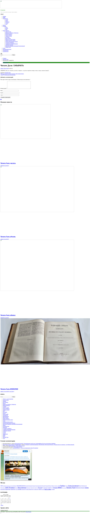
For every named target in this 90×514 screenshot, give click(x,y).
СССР (52, 487)
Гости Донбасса (8, 35)
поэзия (19, 489)
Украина (55, 487)
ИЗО (6, 29)
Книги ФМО (5, 414)
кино (9, 489)
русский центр (35, 489)
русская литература (29, 489)
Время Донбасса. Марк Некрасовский (17, 445)
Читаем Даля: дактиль (8, 163)
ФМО (4, 17)
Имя (1, 90)
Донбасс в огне (8, 36)
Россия (40, 487)
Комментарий (3, 88)
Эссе (6, 24)
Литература (5, 18)
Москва (16, 487)
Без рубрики (5, 402)
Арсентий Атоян (21, 485)
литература (13, 489)
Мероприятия (6, 416)
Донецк (66, 485)
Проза (6, 20)
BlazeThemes (28, 511)
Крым (80, 485)
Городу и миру (6, 407)
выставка (2, 489)
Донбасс (62, 485)
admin (1, 68)
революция (23, 489)
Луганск (11, 487)
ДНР (59, 485)
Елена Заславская (73, 485)
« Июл (1, 505)
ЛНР (6, 487)
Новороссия (28, 487)
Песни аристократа (18, 446)
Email (1, 92)
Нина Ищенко (22, 487)
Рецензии (7, 21)
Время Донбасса (8, 33)
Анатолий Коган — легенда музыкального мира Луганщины (25, 447)
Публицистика (6, 426)
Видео (6, 28)
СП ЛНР (49, 487)
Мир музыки (8, 38)
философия (48, 489)
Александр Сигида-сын (7, 485)
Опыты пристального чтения (11, 41)
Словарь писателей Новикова (11, 43)
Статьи (6, 22)
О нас (4, 48)
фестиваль (42, 489)
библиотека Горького (80, 487)
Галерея (4, 26)
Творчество (5, 434)
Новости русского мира (10, 39)
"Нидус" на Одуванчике (8, 398)
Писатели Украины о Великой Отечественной (15, 46)
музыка (16, 489)
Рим (37, 487)
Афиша (4, 16)
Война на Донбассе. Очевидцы (11, 32)
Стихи (6, 19)
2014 (1, 485)
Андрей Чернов (13, 485)
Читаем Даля (8, 47)
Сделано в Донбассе (9, 42)
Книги (4, 25)
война (87, 487)
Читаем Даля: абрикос (8, 315)
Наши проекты (6, 30)
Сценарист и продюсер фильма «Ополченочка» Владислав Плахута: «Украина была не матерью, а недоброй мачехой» (49, 444)
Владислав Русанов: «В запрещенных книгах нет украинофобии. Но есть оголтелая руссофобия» (35, 443)
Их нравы (7, 37)
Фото (6, 27)
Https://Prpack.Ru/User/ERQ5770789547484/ (12, 444)
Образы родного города (10, 40)
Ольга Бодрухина (34, 487)
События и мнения (9, 44)
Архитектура (5, 50)
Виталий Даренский (45, 485)
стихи (40, 489)
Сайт (1, 95)
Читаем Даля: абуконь (8, 236)
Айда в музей (8, 31)
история (6, 489)
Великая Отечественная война (37, 485)
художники (53, 489)
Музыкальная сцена (7, 49)
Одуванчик (2, 10)
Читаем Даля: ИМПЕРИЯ (9, 389)
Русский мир (44, 487)
